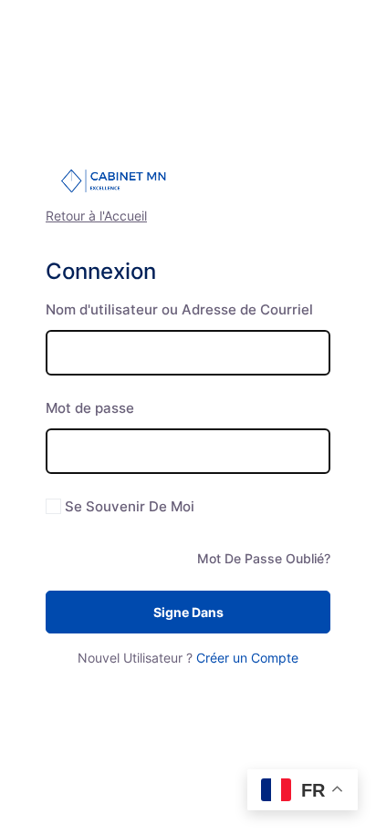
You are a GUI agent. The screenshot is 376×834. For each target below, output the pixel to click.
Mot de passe (90, 408)
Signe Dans (188, 612)
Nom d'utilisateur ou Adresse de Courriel (179, 309)
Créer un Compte (247, 657)
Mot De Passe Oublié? (263, 558)
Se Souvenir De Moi (129, 506)
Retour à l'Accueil (96, 215)
